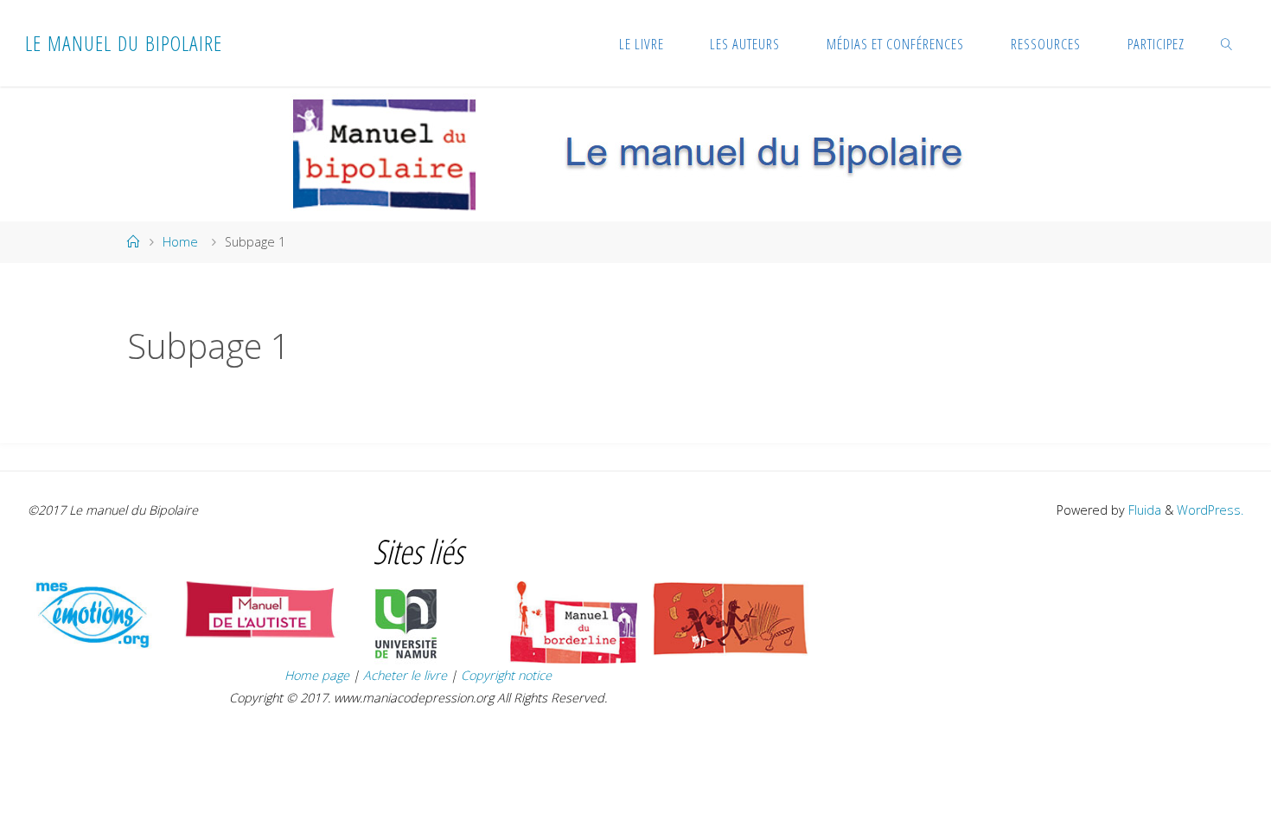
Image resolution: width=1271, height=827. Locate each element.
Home (180, 242)
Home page (316, 675)
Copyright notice (506, 675)
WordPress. (1210, 510)
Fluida (1143, 510)
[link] (1226, 43)
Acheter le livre (406, 675)
